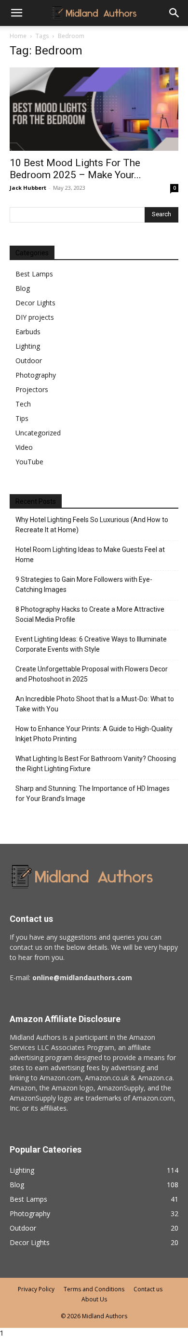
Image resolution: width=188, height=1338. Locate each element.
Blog (22, 288)
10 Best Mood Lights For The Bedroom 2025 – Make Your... (75, 169)
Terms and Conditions (94, 1289)
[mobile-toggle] (16, 13)
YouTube (29, 461)
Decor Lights (35, 302)
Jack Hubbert (28, 187)
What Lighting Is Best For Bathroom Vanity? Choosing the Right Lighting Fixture (95, 764)
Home (18, 36)
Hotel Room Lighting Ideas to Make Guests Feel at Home (90, 555)
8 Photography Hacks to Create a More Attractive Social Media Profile (89, 614)
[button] (174, 13)
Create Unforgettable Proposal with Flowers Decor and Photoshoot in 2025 (91, 674)
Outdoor (28, 360)
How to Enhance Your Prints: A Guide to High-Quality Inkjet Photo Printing (94, 734)
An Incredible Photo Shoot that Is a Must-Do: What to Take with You (94, 704)
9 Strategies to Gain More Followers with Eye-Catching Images (83, 584)
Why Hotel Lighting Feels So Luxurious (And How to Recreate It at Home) (91, 525)
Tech (23, 403)
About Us (94, 1299)
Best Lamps (34, 273)
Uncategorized (38, 432)
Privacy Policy (36, 1289)
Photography (35, 375)
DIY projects (34, 317)
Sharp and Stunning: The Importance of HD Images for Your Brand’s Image (92, 793)
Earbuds (27, 331)
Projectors (31, 389)
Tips (21, 418)
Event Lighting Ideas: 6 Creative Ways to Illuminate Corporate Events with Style (91, 644)
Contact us (148, 1289)
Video (24, 447)
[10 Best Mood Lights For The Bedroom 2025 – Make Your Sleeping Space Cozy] (94, 109)
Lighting (27, 346)
